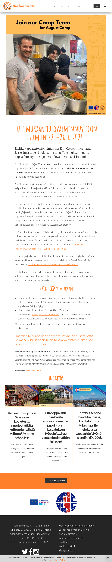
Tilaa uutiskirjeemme (56, 480)
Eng (61, 6)
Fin (54, 6)
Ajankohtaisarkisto (33, 371)
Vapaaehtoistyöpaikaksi (72, 537)
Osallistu (64, 542)
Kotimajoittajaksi (68, 533)
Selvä (62, 560)
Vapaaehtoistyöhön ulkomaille (76, 529)
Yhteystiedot (66, 550)
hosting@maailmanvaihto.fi (45, 314)
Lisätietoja (52, 560)
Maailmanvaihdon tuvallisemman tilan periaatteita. (53, 264)
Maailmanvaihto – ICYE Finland (76, 525)
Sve (68, 6)
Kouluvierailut (67, 546)
